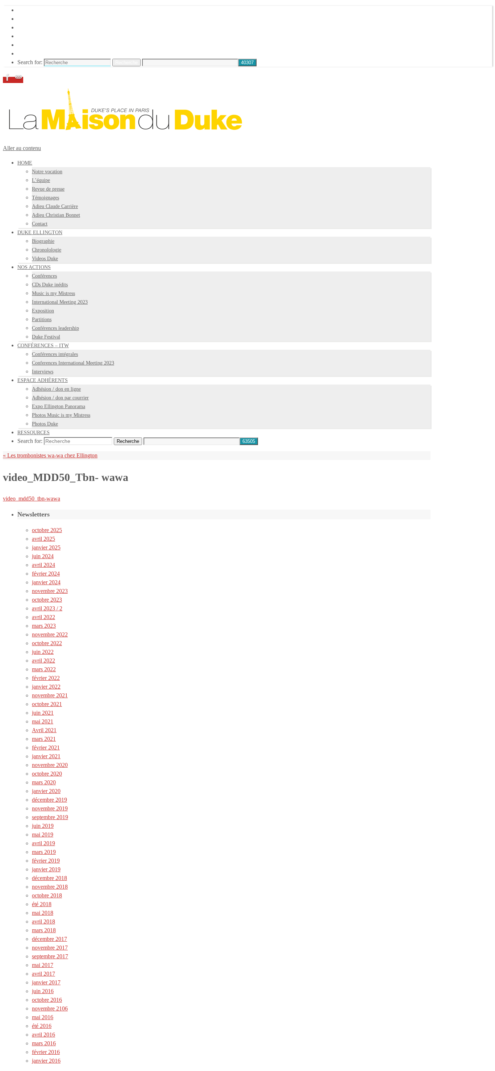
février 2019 (46, 861)
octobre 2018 (47, 895)
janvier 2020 (46, 791)
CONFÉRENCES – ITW (46, 36)
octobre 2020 (47, 774)
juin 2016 (43, 991)
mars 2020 (44, 782)
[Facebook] (8, 80)
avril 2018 (43, 921)
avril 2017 (43, 974)
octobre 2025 (47, 530)
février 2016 (46, 1052)
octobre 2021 (47, 704)
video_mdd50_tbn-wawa (31, 498)
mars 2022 (44, 669)
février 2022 (46, 678)
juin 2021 (43, 713)
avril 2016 (43, 1034)
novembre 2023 (50, 591)
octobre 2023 (47, 600)
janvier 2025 (46, 547)
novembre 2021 (50, 695)
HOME (26, 10)
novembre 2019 (50, 808)
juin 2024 (43, 556)
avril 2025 (43, 539)
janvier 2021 (46, 756)
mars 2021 (44, 739)
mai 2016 (42, 1017)
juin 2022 (43, 652)
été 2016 (41, 1026)
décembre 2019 (49, 800)
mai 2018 (42, 913)
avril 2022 (43, 617)
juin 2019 (43, 826)
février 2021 (46, 747)
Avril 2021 (44, 730)
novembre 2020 (50, 765)
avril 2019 (43, 843)
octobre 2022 (47, 643)
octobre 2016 (47, 1000)
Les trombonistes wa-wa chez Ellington (50, 455)
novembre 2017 (50, 948)
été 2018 (41, 904)
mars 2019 (44, 852)
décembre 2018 (49, 878)
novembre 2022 (50, 634)
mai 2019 (42, 834)
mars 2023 (44, 626)
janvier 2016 (46, 1061)
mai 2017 (42, 965)
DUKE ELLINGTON (43, 19)
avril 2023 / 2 (47, 608)
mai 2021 (42, 721)
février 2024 (46, 573)
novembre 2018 (50, 887)
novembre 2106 (50, 1008)
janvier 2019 (46, 869)
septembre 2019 (50, 817)
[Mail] (18, 80)
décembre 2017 (49, 939)
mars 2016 (44, 1043)
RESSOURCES (36, 53)
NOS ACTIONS (36, 27)
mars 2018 (44, 930)
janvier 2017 (46, 982)
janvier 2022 (46, 687)
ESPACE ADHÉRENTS (46, 45)
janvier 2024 (46, 582)
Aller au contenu (22, 148)
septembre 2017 (50, 956)
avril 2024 (43, 565)
